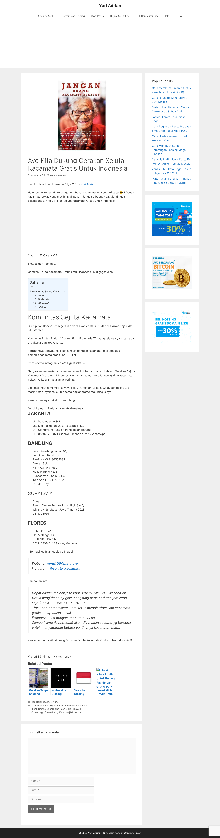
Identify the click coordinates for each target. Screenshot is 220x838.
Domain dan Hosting (73, 16)
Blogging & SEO (46, 16)
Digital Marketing (119, 16)
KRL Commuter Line (147, 16)
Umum (54, 702)
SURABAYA (44, 303)
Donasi (35, 705)
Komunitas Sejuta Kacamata (48, 291)
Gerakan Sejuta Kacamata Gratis (57, 705)
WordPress (97, 16)
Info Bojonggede (40, 702)
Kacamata (81, 705)
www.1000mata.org (62, 563)
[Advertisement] (110, 45)
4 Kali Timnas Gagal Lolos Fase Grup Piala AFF (56, 708)
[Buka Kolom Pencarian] (181, 16)
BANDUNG (43, 299)
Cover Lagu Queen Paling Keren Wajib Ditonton (56, 712)
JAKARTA (42, 295)
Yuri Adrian (110, 5)
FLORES (42, 306)
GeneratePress (132, 832)
